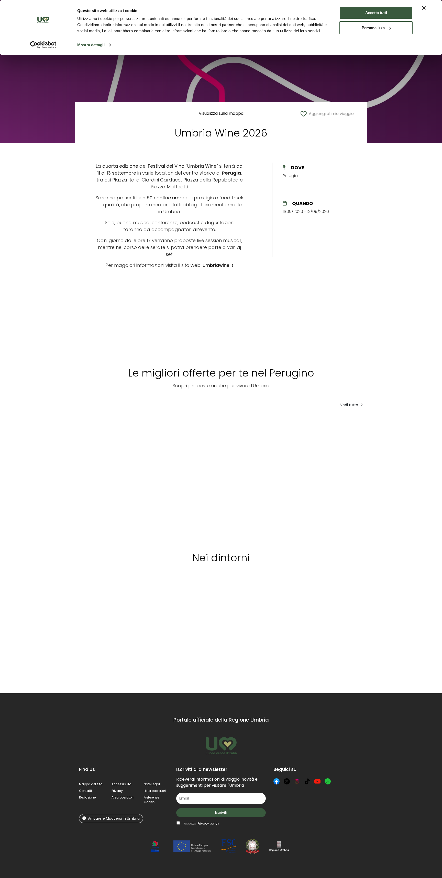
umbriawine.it (218, 265)
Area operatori (123, 797)
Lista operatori (155, 791)
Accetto (201, 823)
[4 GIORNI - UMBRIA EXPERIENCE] (145, 478)
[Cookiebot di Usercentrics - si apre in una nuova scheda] (43, 45)
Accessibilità (121, 784)
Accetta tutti (376, 12)
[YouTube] (317, 781)
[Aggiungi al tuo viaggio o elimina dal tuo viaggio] (113, 422)
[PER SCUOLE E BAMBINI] (414, 478)
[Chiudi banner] (424, 8)
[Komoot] (328, 781)
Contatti (85, 791)
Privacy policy (208, 823)
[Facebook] (276, 781)
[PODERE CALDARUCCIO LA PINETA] (364, 478)
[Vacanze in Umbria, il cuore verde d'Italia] (273, 478)
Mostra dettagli (91, 45)
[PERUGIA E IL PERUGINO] (231, 478)
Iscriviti (221, 812)
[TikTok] (307, 781)
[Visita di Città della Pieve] (189, 478)
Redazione (87, 797)
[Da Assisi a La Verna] (98, 478)
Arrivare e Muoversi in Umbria (114, 818)
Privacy (117, 791)
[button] (151, 799)
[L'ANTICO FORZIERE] (314, 478)
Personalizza (373, 28)
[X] (287, 781)
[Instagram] (297, 781)
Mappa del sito (90, 784)
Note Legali (152, 784)
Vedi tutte (349, 404)
